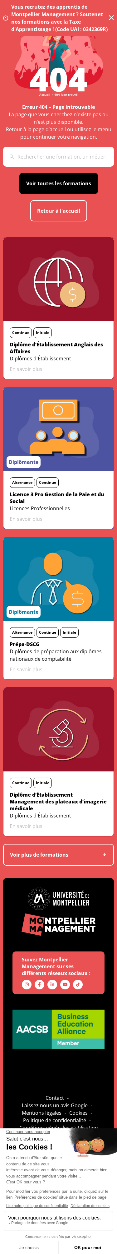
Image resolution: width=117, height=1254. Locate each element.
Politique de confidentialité (54, 1120)
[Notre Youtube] (65, 984)
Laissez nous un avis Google (55, 1105)
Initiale (42, 332)
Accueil (44, 94)
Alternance (22, 482)
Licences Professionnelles (40, 508)
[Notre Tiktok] (78, 984)
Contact (55, 1097)
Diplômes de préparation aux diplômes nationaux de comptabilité (56, 655)
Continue (20, 332)
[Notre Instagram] (27, 984)
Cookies (78, 1112)
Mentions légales (41, 1112)
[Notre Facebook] (39, 984)
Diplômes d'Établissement (40, 358)
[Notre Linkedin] (52, 984)
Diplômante (23, 462)
